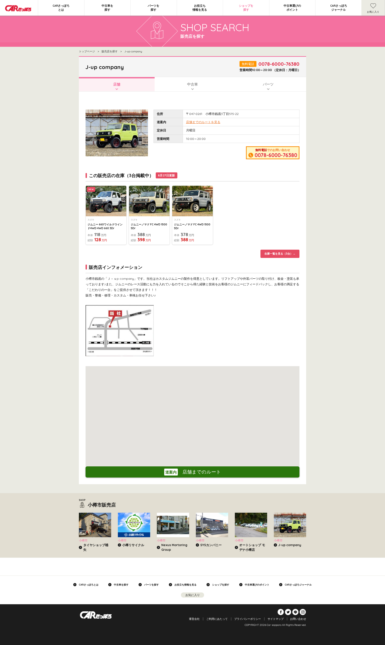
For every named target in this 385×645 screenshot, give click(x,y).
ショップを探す (246, 7)
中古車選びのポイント (292, 7)
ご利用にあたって (217, 619)
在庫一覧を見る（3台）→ (279, 253)
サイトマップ (276, 619)
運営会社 (194, 619)
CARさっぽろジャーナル (338, 7)
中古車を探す (107, 7)
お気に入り (373, 11)
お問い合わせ (298, 619)
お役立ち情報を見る (199, 7)
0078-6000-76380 (278, 64)
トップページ (87, 51)
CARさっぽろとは (61, 7)
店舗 (116, 84)
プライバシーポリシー (247, 619)
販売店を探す (110, 51)
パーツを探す (153, 7)
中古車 (192, 84)
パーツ (268, 84)
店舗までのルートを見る (203, 122)
